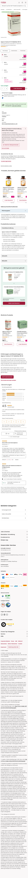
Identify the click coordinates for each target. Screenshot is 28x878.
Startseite (2, 9)
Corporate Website (5, 641)
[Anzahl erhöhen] (6, 88)
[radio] (2, 54)
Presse (12, 641)
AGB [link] (16, 641)
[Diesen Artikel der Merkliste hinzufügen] (26, 88)
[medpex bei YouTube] (7, 615)
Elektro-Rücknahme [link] (12, 643)
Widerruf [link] (20, 641)
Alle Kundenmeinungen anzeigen (8, 380)
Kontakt (20, 643)
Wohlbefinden (9, 9)
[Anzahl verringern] (2, 88)
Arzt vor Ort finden (5, 148)
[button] (11, 144)
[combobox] (14, 6)
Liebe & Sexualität (17, 9)
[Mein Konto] (19, 2)
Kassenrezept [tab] (14, 50)
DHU (3, 120)
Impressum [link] (3, 647)
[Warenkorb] (22, 2)
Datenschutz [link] (4, 643)
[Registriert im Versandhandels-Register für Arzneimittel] (7, 597)
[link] (3, 605)
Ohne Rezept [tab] (5, 50)
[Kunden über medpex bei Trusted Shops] (8, 625)
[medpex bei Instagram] (4, 615)
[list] (14, 24)
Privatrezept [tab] (22, 50)
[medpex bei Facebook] (2, 615)
